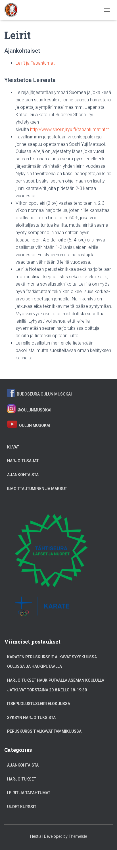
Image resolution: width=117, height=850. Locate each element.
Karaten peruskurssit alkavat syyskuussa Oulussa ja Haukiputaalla (52, 662)
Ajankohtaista (23, 474)
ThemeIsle (77, 836)
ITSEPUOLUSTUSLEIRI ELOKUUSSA (38, 703)
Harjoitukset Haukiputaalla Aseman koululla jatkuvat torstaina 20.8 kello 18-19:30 (55, 685)
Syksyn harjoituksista (31, 717)
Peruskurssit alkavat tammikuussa (44, 731)
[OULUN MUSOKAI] (13, 10)
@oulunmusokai (33, 409)
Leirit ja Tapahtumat (35, 63)
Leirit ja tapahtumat (28, 792)
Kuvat (13, 447)
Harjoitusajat (23, 460)
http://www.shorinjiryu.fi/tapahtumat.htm (69, 129)
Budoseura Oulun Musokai (43, 394)
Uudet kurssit (21, 806)
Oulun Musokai (33, 425)
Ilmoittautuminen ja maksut (37, 488)
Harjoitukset (21, 779)
